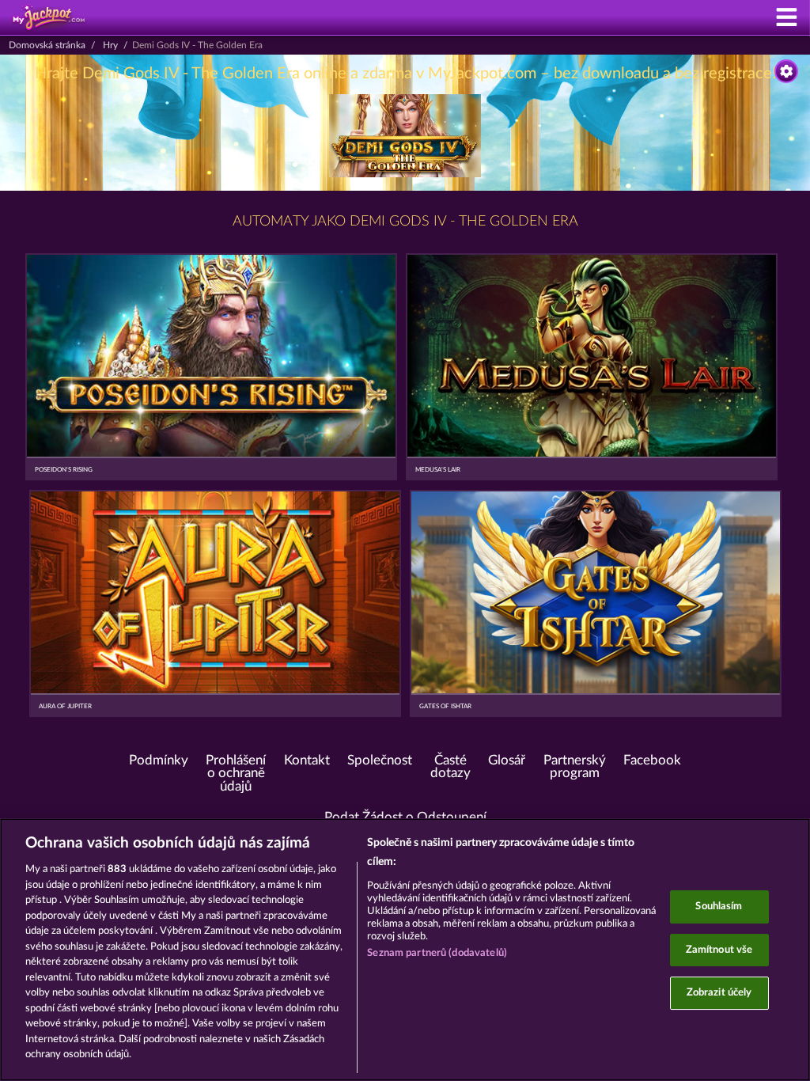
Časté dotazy (450, 767)
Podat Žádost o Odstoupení (405, 817)
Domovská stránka (47, 45)
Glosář (506, 760)
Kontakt (307, 760)
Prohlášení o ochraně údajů (236, 773)
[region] (405, 949)
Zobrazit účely (719, 993)
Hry (110, 45)
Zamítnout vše (719, 950)
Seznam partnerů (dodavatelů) (437, 953)
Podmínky (158, 760)
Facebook (652, 760)
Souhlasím (718, 906)
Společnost (379, 760)
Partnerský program (574, 767)
